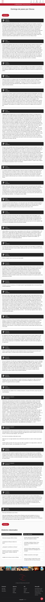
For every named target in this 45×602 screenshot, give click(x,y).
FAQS (25, 591)
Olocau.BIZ (3, 588)
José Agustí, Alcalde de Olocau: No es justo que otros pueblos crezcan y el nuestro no (31, 543)
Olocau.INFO (4, 591)
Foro (33, 2)
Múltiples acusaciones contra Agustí (31, 554)
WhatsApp (14, 592)
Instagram (14, 589)
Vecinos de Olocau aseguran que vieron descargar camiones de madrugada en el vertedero (32, 549)
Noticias (37, 2)
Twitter (14, 591)
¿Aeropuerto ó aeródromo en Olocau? (9, 546)
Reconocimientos (26, 592)
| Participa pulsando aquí (23, 4)
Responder (5, 15)
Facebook (14, 588)
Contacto (25, 589)
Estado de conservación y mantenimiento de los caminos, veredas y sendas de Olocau (10, 552)
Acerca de (25, 588)
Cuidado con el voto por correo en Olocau (10, 557)
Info (43, 2)
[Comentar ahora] (41, 598)
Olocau (40, 2)
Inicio (31, 2)
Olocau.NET (4, 589)
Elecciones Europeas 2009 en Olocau (9, 537)
